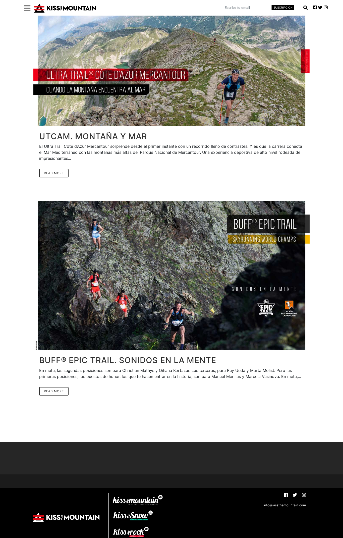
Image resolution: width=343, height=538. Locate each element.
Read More (54, 173)
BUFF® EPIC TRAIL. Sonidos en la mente (127, 360)
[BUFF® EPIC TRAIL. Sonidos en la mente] (171, 275)
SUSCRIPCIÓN (283, 7)
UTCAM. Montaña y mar (93, 136)
